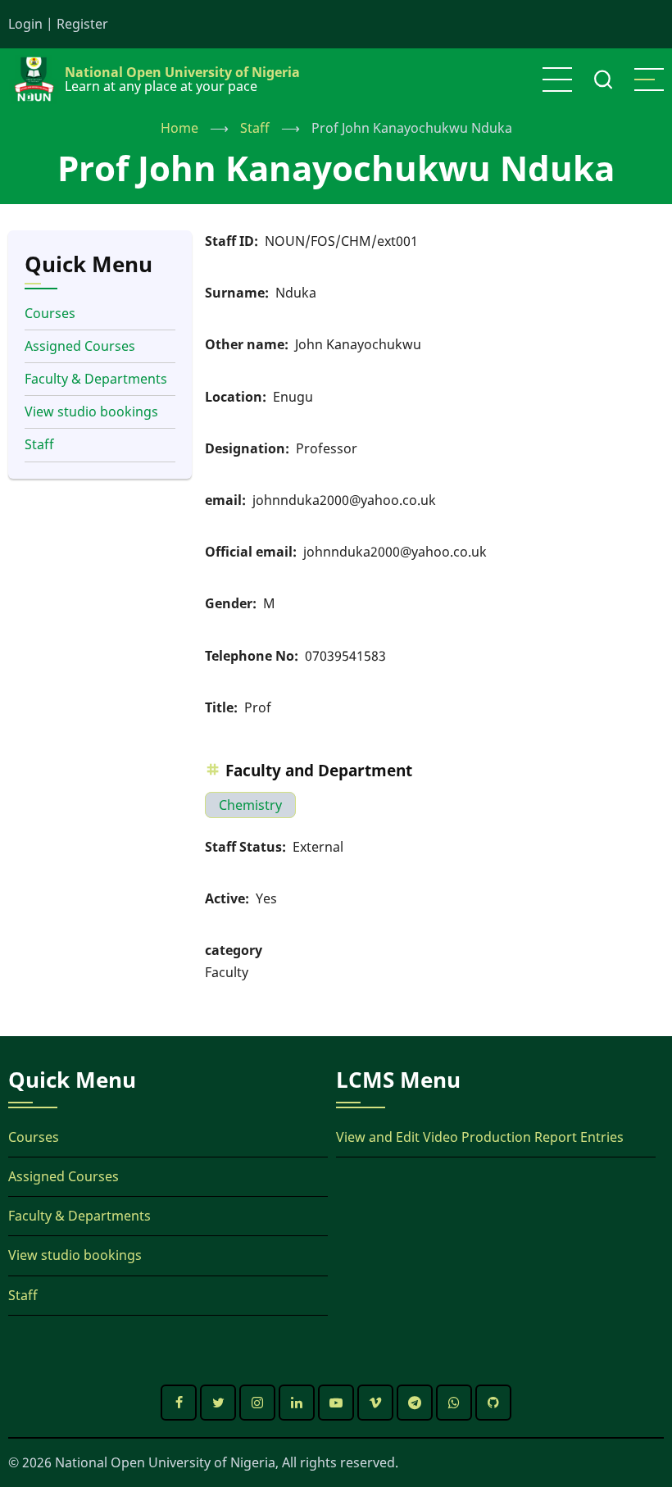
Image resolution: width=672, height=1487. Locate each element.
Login (25, 24)
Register (82, 24)
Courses (50, 313)
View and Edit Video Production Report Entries (480, 1137)
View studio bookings (91, 411)
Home (179, 128)
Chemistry (250, 805)
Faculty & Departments (96, 379)
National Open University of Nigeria (182, 72)
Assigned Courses (80, 346)
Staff (255, 128)
